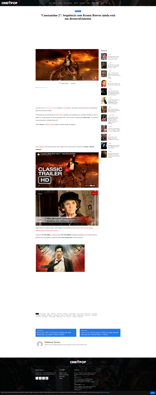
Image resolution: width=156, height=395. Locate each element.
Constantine (66, 108)
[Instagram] (40, 378)
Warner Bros (58, 115)
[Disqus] (67, 295)
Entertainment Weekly (50, 108)
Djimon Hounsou (72, 313)
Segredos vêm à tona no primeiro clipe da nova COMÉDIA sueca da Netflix (113, 138)
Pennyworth (87, 315)
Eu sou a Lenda (80, 313)
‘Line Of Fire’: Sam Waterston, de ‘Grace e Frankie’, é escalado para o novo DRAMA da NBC (114, 130)
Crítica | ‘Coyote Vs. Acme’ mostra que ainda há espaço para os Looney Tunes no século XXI (85, 374)
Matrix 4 (62, 315)
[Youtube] (47, 378)
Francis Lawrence (49, 124)
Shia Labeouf (45, 230)
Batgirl (48, 313)
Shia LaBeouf (45, 316)
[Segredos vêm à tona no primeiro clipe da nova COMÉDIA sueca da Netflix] (104, 137)
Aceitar (152, 392)
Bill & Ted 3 (53, 313)
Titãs (64, 316)
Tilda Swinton (84, 228)
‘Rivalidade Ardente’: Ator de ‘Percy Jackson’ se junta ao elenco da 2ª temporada (113, 57)
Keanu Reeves (85, 108)
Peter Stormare (54, 230)
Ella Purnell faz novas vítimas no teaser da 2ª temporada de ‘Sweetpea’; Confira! (113, 66)
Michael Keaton (68, 315)
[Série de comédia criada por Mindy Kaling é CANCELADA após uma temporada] (104, 109)
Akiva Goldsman (40, 146)
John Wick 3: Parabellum (41, 315)
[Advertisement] (78, 31)
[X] (43, 378)
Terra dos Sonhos (52, 316)
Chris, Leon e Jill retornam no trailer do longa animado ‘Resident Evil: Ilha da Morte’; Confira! (99, 334)
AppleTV (110, 151)
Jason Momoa (94, 313)
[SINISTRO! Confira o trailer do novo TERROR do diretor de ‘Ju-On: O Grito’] (104, 145)
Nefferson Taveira (64, 83)
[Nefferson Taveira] (60, 83)
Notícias (78, 11)
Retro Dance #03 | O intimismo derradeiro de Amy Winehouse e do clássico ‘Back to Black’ (54, 334)
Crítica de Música (111, 115)
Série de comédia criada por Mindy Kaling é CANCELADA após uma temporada (114, 110)
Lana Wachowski (56, 315)
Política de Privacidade (104, 392)
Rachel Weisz (76, 228)
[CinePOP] (15, 3)
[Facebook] (37, 378)
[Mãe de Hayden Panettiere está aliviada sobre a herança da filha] (104, 83)
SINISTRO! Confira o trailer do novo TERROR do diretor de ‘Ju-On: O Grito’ (114, 147)
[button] (106, 3)
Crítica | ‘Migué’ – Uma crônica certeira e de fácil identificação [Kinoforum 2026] (85, 387)
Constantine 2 (65, 313)
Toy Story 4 (69, 316)
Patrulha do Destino (80, 315)
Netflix (74, 315)
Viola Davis (74, 316)
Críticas (76, 377)
